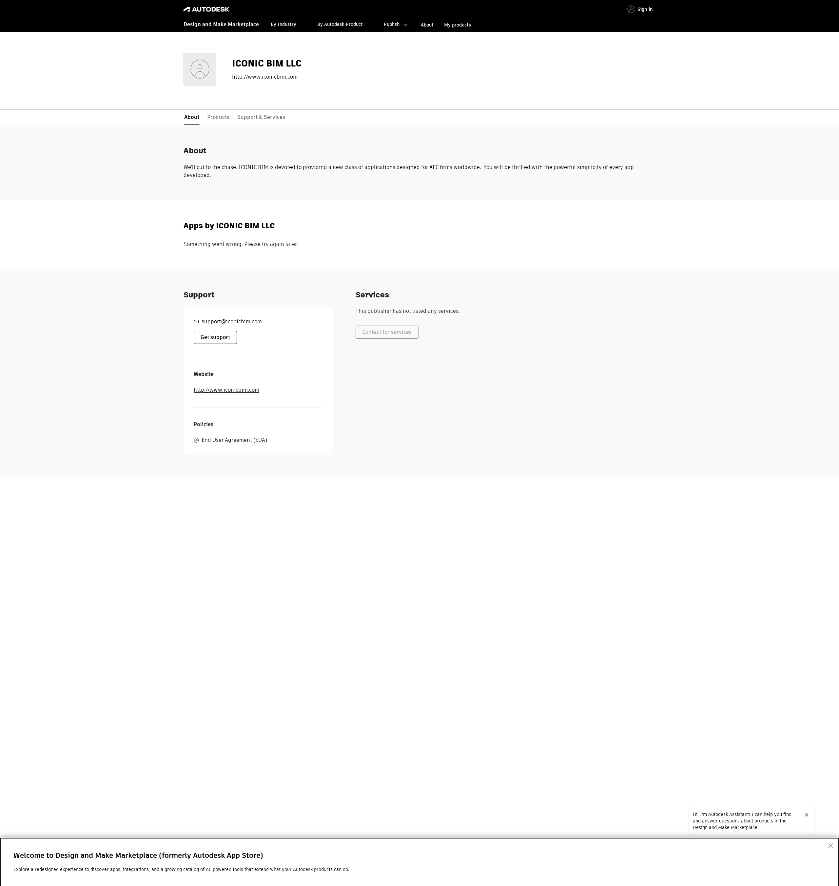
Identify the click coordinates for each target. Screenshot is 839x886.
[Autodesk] (206, 9)
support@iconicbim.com (232, 321)
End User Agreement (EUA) (234, 440)
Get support (215, 337)
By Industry (283, 24)
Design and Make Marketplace (221, 24)
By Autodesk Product (340, 24)
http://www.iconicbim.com (265, 77)
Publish (392, 24)
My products (457, 25)
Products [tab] (218, 117)
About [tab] (191, 117)
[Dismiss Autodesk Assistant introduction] (806, 815)
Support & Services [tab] (261, 117)
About (427, 25)
